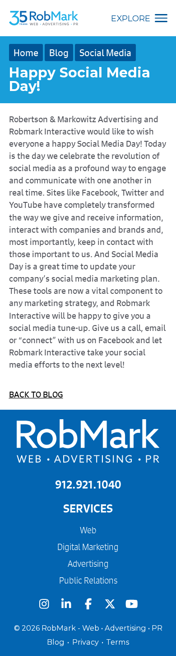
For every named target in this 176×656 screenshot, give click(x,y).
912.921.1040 (88, 484)
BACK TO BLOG (36, 394)
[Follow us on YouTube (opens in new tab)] (132, 604)
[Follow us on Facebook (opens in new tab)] (88, 604)
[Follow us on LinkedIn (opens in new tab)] (66, 604)
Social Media (105, 52)
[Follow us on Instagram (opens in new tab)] (44, 604)
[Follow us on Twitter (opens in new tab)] (110, 604)
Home (26, 52)
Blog (59, 52)
